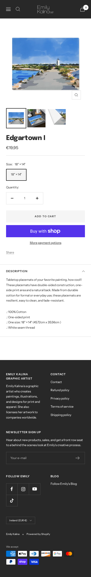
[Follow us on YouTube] (34, 489)
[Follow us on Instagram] (23, 489)
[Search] (18, 9)
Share (10, 252)
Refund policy (60, 390)
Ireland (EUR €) (18, 520)
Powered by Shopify (38, 534)
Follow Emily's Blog (64, 484)
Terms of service (62, 406)
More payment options (45, 243)
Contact (56, 382)
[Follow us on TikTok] (11, 500)
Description (17, 271)
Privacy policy (60, 398)
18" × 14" (16, 174)
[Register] (78, 458)
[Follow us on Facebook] (11, 489)
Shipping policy (61, 415)
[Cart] (82, 9)
